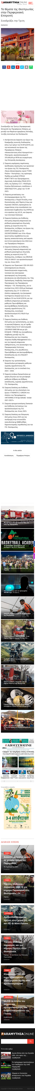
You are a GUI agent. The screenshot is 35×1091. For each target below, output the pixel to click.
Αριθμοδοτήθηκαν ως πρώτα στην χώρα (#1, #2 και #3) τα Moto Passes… (17, 920)
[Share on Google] (8, 67)
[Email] (26, 67)
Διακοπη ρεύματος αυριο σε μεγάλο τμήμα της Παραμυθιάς (17, 860)
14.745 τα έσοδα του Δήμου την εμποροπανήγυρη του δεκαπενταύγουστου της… (17, 727)
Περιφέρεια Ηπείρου (23, 455)
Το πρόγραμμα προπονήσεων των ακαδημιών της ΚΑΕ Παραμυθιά (14, 546)
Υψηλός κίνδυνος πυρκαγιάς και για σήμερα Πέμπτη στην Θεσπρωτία (15, 682)
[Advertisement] (17, 93)
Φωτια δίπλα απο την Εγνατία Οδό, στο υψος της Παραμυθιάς (16, 523)
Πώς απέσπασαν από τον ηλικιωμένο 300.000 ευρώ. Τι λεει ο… (15, 591)
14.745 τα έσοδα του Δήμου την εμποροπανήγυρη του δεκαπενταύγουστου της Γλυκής (16, 1007)
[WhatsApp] (31, 67)
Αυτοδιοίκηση (8, 455)
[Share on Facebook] (4, 67)
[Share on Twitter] (22, 67)
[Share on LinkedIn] (13, 67)
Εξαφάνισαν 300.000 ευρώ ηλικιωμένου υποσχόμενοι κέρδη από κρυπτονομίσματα (17, 705)
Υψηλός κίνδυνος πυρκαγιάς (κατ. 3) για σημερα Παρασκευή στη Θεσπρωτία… (16, 637)
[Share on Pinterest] (17, 67)
